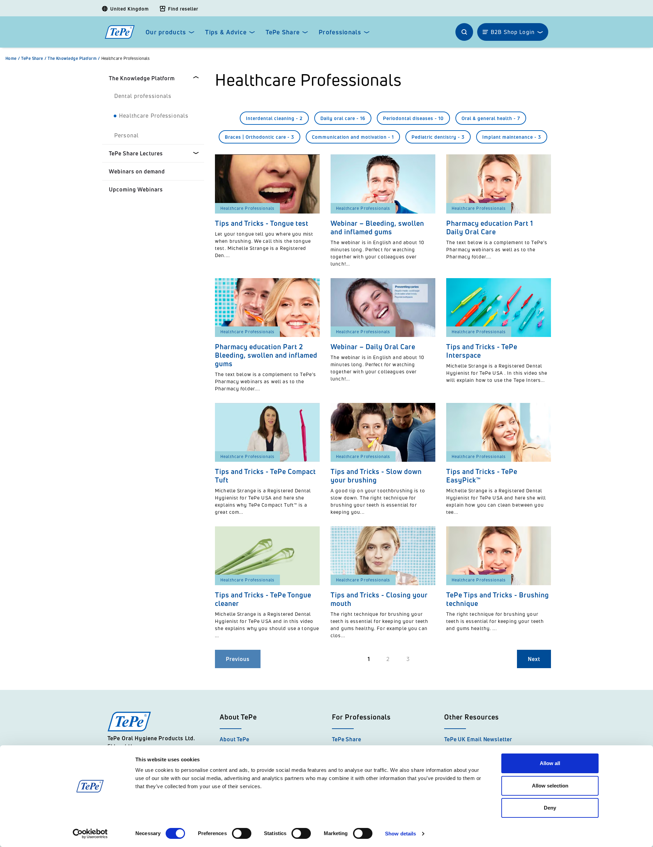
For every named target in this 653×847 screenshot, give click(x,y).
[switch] (241, 833)
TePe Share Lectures (136, 153)
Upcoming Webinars (136, 189)
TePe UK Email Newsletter (478, 739)
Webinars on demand (137, 171)
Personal (126, 135)
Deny (550, 808)
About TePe (234, 739)
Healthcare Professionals (125, 58)
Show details (400, 833)
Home (12, 58)
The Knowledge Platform (74, 58)
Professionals (340, 32)
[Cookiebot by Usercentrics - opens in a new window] (90, 834)
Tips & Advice (226, 32)
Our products (166, 32)
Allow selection (550, 786)
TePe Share (283, 32)
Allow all (550, 763)
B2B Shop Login (513, 32)
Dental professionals (143, 95)
